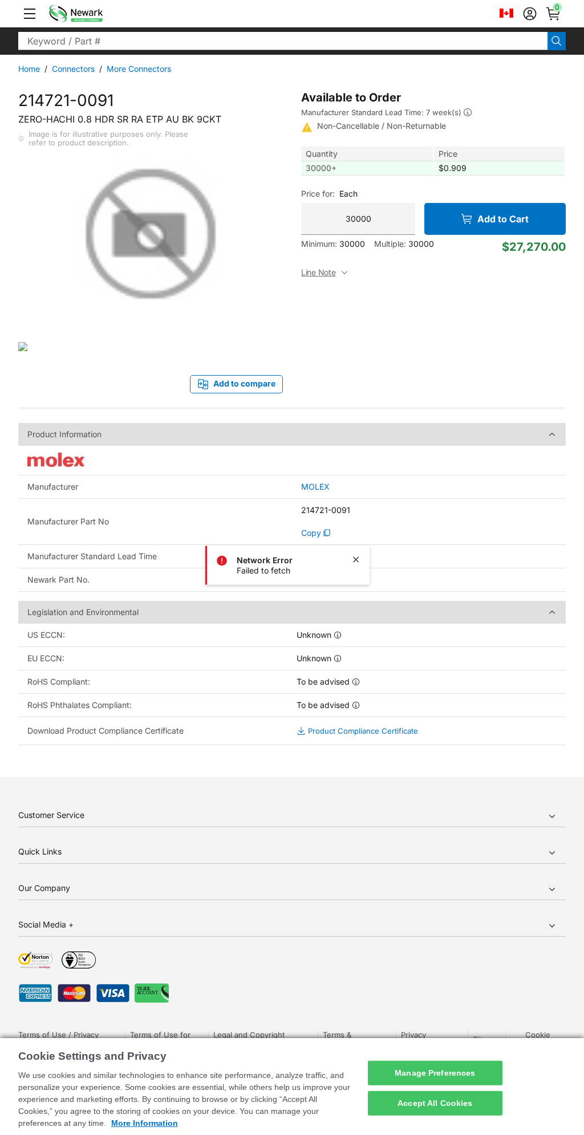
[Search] (557, 41)
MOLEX (315, 486)
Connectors (73, 69)
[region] (292, 1086)
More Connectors (139, 69)
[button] (29, 13)
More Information (144, 1123)
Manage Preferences (435, 1072)
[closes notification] (356, 559)
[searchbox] (283, 41)
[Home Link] (93, 13)
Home (29, 69)
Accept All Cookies (435, 1103)
